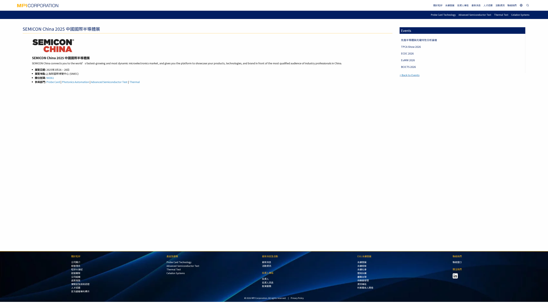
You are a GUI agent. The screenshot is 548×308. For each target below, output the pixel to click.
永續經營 (361, 266)
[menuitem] (119, 262)
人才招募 (488, 5)
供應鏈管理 (363, 280)
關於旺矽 (437, 5)
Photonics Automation (75, 82)
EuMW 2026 (408, 60)
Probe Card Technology (443, 14)
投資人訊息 (267, 282)
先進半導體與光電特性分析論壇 (419, 40)
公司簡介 (75, 262)
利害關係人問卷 (365, 287)
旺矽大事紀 (77, 269)
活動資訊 (500, 5)
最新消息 (476, 5)
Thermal (134, 82)
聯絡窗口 (457, 262)
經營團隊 (75, 273)
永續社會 (361, 269)
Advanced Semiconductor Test (475, 14)
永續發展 (449, 5)
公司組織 (75, 276)
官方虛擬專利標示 (80, 291)
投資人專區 (463, 5)
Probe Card (53, 82)
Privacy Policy (297, 298)
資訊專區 (361, 284)
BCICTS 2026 (408, 67)
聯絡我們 (512, 5)
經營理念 (75, 266)
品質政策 (75, 280)
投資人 (265, 278)
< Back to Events (409, 75)
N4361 (50, 78)
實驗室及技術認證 (80, 284)
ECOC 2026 (407, 53)
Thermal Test (501, 14)
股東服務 (266, 286)
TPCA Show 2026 (411, 46)
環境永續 (361, 273)
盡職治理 (361, 276)
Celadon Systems (520, 14)
